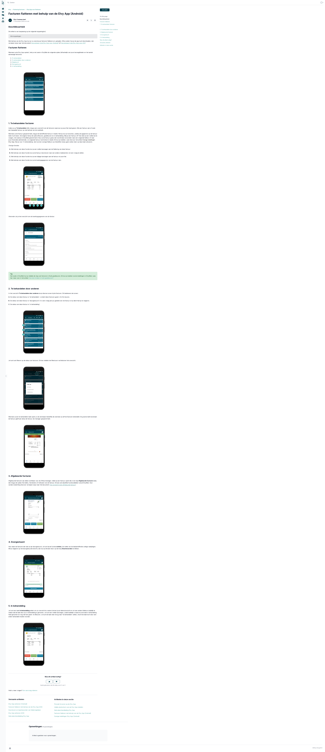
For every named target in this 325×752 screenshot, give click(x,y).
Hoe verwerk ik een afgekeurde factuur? (63, 485)
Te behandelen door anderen (21, 60)
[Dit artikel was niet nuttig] (56, 681)
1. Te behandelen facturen (107, 24)
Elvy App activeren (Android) (17, 704)
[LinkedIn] (95, 20)
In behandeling (16, 66)
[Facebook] (87, 20)
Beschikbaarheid (104, 19)
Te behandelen (16, 58)
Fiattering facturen (19, 9)
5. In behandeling (104, 37)
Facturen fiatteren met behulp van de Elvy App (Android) (72, 713)
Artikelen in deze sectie (106, 45)
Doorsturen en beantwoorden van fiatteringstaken (24, 710)
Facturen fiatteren (105, 21)
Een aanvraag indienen (30, 690)
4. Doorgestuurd (104, 34)
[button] (3, 21)
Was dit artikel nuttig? (106, 40)
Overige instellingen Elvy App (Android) (66, 716)
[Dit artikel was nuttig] (49, 681)
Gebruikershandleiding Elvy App (18, 716)
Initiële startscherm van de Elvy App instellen (68, 707)
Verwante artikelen (105, 42)
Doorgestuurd (16, 64)
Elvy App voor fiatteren (34, 9)
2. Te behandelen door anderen (109, 29)
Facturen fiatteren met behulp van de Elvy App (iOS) (25, 707)
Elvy (9, 9)
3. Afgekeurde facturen (106, 32)
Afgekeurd (15, 62)
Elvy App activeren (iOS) (16, 713)
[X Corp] (91, 20)
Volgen (104, 10)
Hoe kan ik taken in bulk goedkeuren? (41, 278)
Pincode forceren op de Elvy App (65, 704)
